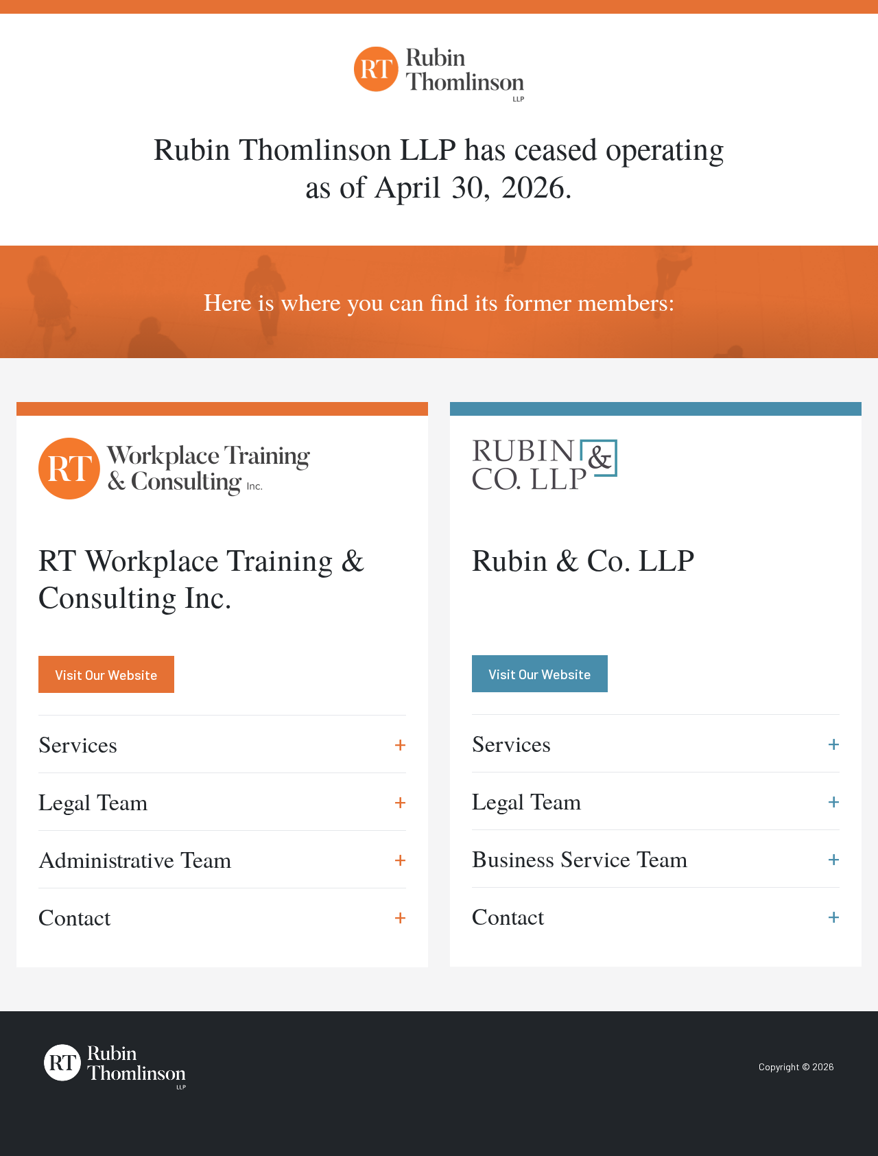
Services (222, 743)
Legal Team (222, 801)
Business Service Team (656, 858)
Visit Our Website (106, 674)
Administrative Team (222, 859)
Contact (222, 916)
